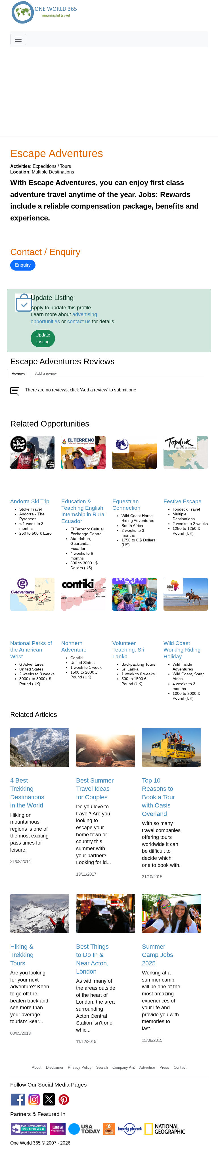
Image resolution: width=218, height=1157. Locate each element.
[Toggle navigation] (18, 39)
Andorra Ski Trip (29, 501)
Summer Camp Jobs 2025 (157, 955)
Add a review (45, 373)
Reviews (19, 373)
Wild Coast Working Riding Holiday (182, 649)
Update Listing (42, 338)
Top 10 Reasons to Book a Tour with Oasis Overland (158, 797)
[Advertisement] (109, 89)
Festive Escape (183, 501)
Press (164, 1067)
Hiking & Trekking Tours (21, 955)
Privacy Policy (80, 1067)
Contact (180, 1067)
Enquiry (23, 265)
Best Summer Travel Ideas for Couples (95, 789)
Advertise (147, 1067)
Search (102, 1067)
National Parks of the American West (31, 649)
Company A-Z (123, 1067)
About (36, 1067)
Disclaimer (54, 1067)
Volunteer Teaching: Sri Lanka (128, 649)
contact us (79, 321)
